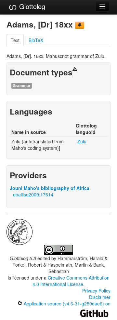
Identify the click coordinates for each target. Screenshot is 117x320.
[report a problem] (79, 25)
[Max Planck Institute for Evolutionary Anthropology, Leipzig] (19, 231)
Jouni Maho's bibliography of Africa (49, 188)
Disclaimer (99, 297)
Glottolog (31, 6)
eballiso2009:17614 (33, 194)
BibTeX (36, 40)
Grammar (22, 85)
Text (15, 40)
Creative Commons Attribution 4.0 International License (71, 280)
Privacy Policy (96, 290)
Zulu (81, 141)
